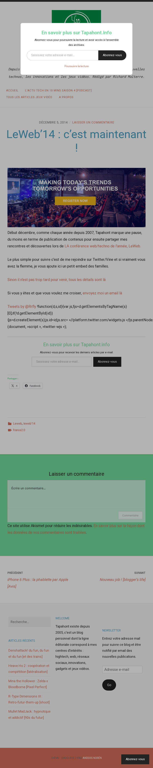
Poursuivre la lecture (77, 66)
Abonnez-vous (112, 55)
